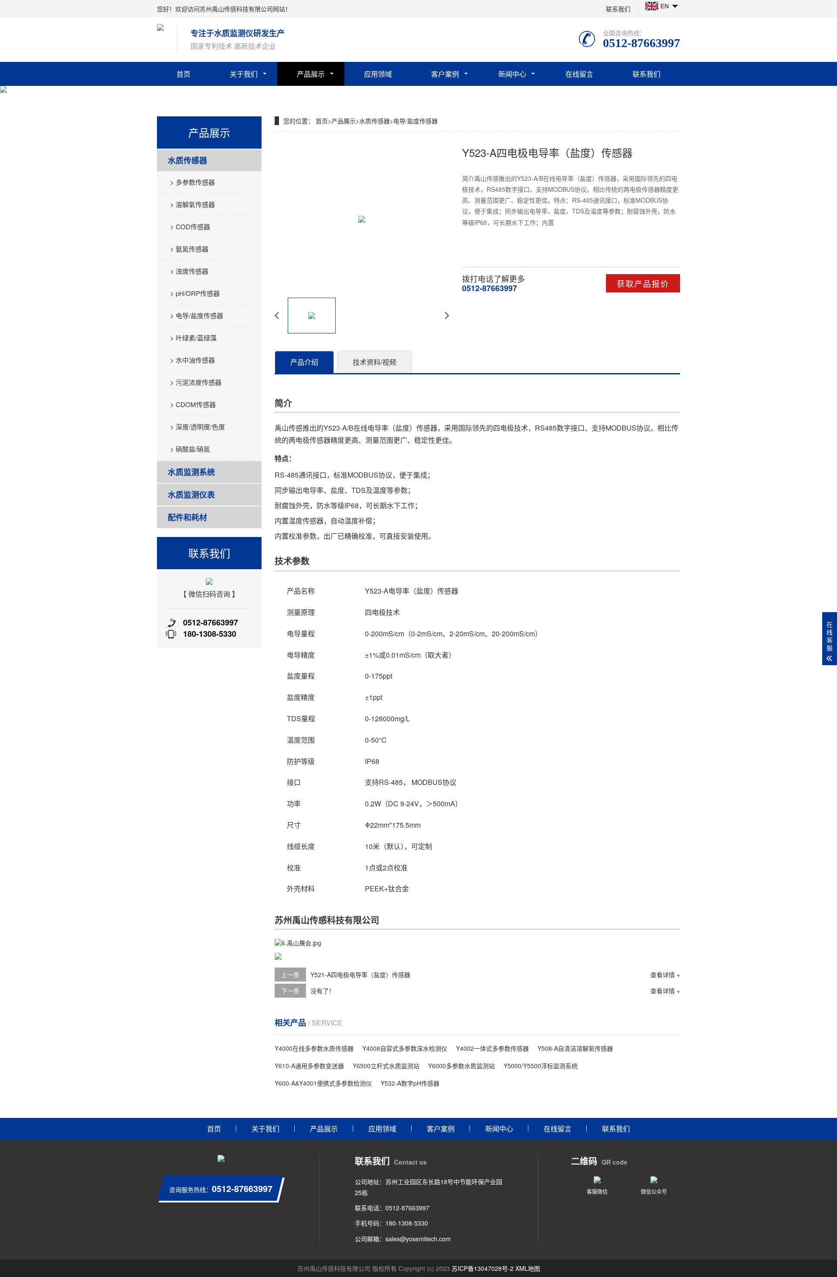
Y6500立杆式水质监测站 (386, 1065)
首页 (184, 74)
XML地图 (527, 1268)
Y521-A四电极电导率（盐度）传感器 (360, 974)
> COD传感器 (190, 226)
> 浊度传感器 (189, 270)
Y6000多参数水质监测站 (461, 1065)
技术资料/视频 (374, 362)
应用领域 (378, 74)
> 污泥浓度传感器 (195, 382)
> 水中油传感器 (192, 359)
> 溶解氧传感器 (192, 204)
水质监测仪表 (191, 494)
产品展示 (311, 74)
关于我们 (244, 74)
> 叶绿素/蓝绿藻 (193, 337)
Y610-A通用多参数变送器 (309, 1065)
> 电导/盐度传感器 (196, 315)
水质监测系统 (191, 472)
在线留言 (579, 74)
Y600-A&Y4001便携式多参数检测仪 (323, 1083)
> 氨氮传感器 (189, 248)
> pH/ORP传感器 (195, 293)
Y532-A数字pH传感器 (410, 1083)
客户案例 (445, 74)
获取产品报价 (643, 283)
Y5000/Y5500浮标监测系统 (541, 1065)
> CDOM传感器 (193, 404)
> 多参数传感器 (192, 182)
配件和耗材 (187, 517)
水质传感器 (187, 160)
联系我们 (618, 8)
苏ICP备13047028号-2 (483, 1268)
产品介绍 (304, 362)
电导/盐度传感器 (415, 120)
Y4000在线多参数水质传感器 (314, 1048)
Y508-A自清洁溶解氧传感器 (575, 1048)
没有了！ (322, 990)
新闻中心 (512, 74)
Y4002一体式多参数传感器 (492, 1048)
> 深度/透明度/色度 (197, 426)
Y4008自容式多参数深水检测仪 (404, 1048)
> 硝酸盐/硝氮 (190, 448)
